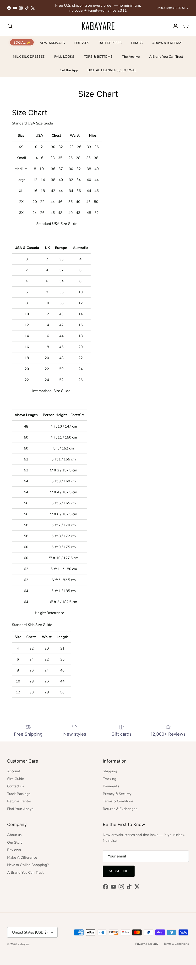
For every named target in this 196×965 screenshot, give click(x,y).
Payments (111, 786)
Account (13, 771)
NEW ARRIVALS (52, 43)
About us (14, 834)
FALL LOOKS (64, 56)
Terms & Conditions (118, 801)
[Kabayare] (98, 26)
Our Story (14, 842)
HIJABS (137, 43)
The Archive (131, 56)
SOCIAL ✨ (22, 42)
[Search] (10, 26)
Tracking (109, 778)
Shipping (110, 771)
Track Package (19, 793)
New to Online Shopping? (28, 864)
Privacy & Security (117, 793)
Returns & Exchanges (120, 808)
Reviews (14, 849)
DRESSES (81, 43)
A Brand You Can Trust (166, 56)
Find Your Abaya (20, 808)
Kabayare (23, 944)
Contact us (15, 786)
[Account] (174, 26)
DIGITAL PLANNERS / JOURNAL (111, 70)
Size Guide (15, 778)
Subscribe (118, 871)
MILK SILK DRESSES (29, 56)
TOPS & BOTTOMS (98, 56)
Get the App (69, 70)
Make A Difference (22, 857)
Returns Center (19, 801)
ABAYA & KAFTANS (167, 43)
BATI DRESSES (110, 43)
